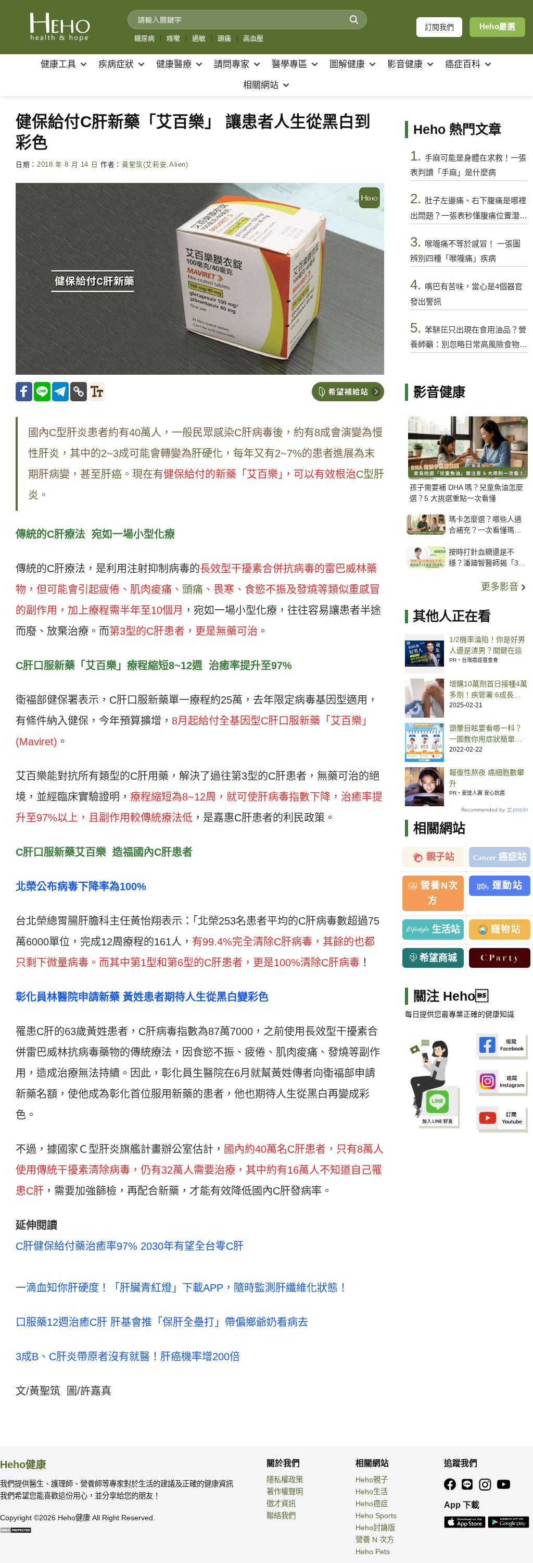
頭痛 (224, 38)
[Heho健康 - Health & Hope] (60, 27)
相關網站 (260, 85)
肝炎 (49, 453)
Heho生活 (372, 1491)
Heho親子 (372, 1479)
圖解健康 (347, 64)
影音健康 (405, 64)
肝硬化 (207, 453)
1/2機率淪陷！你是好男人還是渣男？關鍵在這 (487, 645)
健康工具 (58, 64)
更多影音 (501, 587)
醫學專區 (289, 64)
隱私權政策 (284, 1479)
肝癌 (111, 474)
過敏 (199, 38)
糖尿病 (144, 38)
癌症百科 (462, 64)
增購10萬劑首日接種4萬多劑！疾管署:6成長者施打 (488, 690)
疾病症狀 (116, 64)
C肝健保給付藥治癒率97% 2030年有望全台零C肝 (130, 1246)
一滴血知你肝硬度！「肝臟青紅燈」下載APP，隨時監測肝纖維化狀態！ (182, 1288)
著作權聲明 (284, 1491)
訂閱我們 (439, 27)
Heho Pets (373, 1551)
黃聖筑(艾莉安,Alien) (155, 164)
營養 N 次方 (375, 1539)
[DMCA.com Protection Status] (15, 1529)
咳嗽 (173, 38)
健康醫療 (174, 64)
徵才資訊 (281, 1503)
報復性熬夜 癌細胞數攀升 (486, 777)
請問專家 (231, 64)
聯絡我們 (281, 1515)
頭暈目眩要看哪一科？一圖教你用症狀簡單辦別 (485, 734)
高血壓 (253, 38)
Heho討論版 (375, 1527)
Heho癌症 (372, 1503)
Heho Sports (376, 1515)
